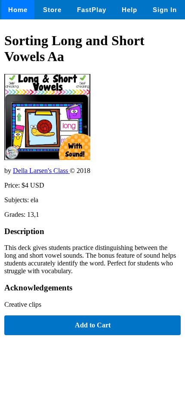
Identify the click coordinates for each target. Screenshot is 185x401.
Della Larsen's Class (41, 170)
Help (129, 9)
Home (18, 9)
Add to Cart (93, 325)
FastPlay (91, 9)
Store (52, 9)
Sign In (165, 9)
